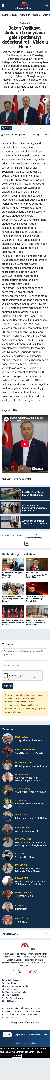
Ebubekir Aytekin (24, 763)
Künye (18, 1011)
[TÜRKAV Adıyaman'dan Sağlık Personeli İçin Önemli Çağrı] (37, 588)
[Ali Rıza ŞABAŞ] (7, 790)
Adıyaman (25, 14)
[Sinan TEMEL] (7, 803)
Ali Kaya (19, 905)
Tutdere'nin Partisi (24, 896)
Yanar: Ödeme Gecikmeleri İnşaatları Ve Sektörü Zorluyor (37, 575)
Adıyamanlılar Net (10, 135)
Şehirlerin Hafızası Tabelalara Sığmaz (29, 805)
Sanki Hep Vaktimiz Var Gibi (29, 753)
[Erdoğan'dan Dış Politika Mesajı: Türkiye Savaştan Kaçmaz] (13, 611)
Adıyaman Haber (11, 1008)
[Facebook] (15, 972)
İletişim (7, 1011)
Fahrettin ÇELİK (23, 892)
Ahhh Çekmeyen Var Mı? (27, 831)
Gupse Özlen (21, 918)
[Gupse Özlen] (7, 920)
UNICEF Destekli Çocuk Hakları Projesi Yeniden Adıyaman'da (36, 622)
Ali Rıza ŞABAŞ (22, 788)
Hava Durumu (11, 983)
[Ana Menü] (3, 5)
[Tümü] (46, 729)
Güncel (36, 14)
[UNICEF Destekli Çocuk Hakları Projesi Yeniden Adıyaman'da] (37, 611)
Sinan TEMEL (21, 800)
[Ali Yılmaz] (7, 855)
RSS (8, 1034)
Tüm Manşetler (12, 995)
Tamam (17, 1055)
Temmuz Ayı (21, 921)
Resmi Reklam (9, 14)
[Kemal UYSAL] (7, 881)
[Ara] (46, 5)
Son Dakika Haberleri (14, 998)
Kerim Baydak (22, 827)
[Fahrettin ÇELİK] (7, 894)
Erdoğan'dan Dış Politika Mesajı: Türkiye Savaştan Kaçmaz (13, 622)
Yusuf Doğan (22, 814)
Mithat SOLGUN (23, 839)
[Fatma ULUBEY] (7, 777)
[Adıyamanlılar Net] (12, 535)
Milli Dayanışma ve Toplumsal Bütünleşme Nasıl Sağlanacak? (30, 844)
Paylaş (8, 128)
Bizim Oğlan (21, 908)
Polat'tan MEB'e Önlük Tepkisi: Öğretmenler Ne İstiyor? (12, 598)
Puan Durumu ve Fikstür (16, 992)
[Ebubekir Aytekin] (7, 764)
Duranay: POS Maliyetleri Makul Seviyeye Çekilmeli (13, 575)
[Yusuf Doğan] (7, 816)
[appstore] (17, 1023)
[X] (20, 972)
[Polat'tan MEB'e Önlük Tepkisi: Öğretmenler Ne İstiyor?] (13, 588)
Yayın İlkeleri (10, 1014)
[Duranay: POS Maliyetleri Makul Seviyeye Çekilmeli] (13, 564)
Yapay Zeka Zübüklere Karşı (29, 740)
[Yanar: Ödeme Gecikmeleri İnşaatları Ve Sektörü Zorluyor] (37, 564)
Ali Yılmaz (20, 853)
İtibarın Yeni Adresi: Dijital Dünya (31, 818)
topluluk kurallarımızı (28, 695)
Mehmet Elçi (21, 865)
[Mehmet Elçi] (7, 868)
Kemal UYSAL (21, 878)
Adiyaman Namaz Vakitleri (17, 986)
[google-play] (31, 1023)
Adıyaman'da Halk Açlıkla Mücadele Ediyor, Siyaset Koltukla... (27, 870)
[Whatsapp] (35, 972)
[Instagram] (25, 972)
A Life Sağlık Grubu (31, 1008)
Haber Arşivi (10, 1001)
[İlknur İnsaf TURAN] (7, 751)
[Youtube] (30, 972)
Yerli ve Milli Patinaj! (25, 857)
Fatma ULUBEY (22, 774)
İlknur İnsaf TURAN (25, 750)
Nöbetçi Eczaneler (13, 980)
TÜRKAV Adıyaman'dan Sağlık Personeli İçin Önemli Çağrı (35, 598)
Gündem (25, 22)
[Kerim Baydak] (7, 829)
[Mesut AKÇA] (7, 738)
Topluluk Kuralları (33, 1011)
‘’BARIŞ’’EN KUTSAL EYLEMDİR (30, 792)
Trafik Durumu (11, 989)
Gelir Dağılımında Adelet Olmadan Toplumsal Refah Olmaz (28, 779)
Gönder (8, 685)
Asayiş (46, 14)
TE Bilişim (32, 1043)
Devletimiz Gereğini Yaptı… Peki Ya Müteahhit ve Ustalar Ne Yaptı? (31, 883)
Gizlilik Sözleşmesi (28, 1014)
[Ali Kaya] (7, 907)
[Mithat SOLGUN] (7, 842)
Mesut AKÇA (21, 737)
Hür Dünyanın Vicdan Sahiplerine (31, 766)
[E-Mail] (26, 543)
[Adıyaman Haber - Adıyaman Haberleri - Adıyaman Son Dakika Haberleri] (25, 5)
